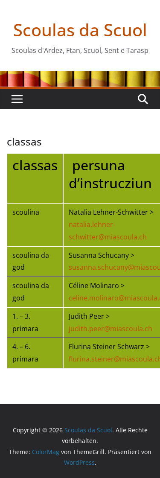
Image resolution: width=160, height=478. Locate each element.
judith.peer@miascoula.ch (110, 328)
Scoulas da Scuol (80, 29)
